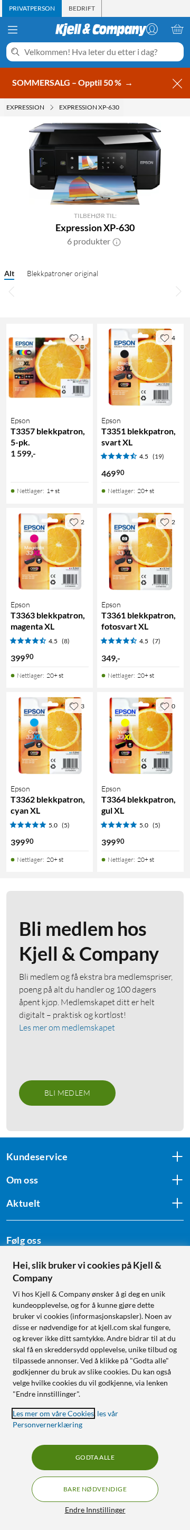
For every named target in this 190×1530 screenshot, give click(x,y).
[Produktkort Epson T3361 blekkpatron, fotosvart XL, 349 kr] (140, 551)
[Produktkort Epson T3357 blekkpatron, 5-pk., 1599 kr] (49, 367)
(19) (158, 456)
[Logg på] (152, 29)
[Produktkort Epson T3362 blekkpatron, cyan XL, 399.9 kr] (49, 735)
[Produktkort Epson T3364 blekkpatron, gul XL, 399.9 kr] (140, 735)
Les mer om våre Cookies (53, 1413)
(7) (156, 641)
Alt (9, 273)
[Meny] (12, 29)
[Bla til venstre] (11, 291)
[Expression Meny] (51, 107)
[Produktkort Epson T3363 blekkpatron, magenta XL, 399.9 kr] (49, 551)
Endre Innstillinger (95, 1509)
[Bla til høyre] (178, 291)
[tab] (32, 8)
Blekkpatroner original (62, 273)
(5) (66, 825)
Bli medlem (67, 1092)
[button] (116, 241)
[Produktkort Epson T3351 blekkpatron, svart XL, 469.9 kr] (140, 367)
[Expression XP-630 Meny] (122, 107)
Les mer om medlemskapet (67, 1027)
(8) (66, 641)
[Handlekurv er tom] (177, 29)
